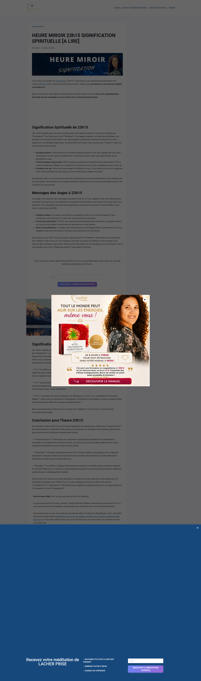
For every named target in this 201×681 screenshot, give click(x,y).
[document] (100, 340)
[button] (197, 528)
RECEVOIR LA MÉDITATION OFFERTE (145, 669)
